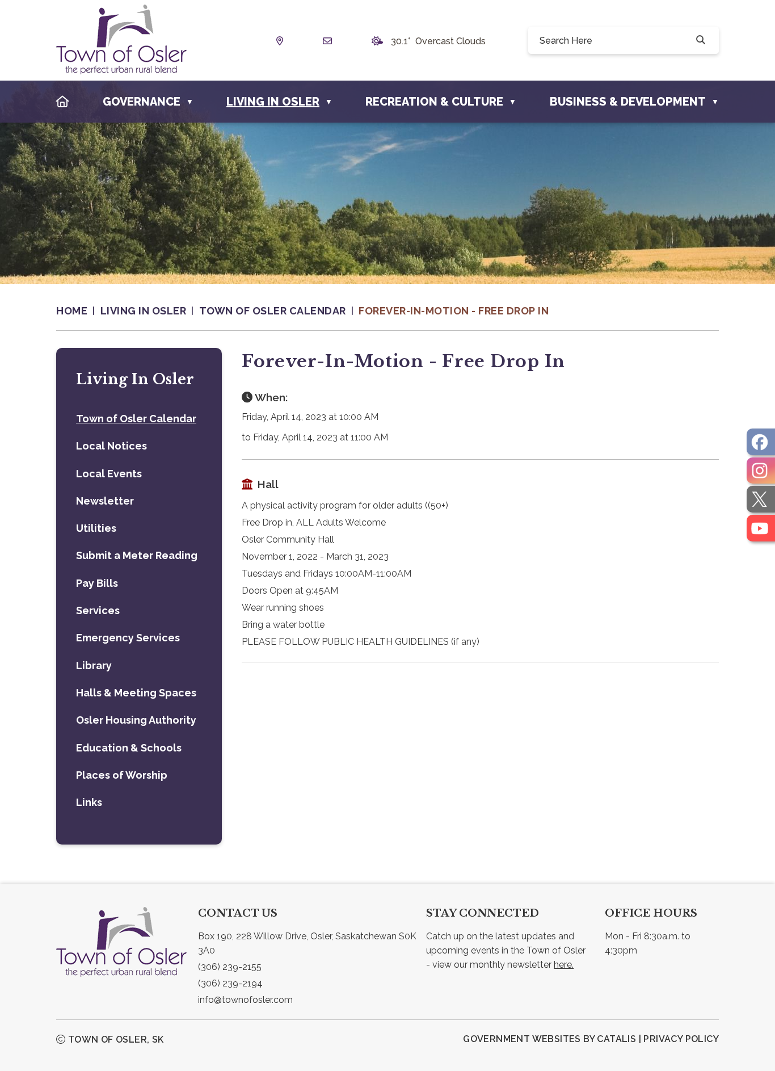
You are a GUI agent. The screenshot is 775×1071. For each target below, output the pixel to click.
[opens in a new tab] (761, 442)
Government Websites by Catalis (549, 1039)
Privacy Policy (681, 1039)
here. (564, 964)
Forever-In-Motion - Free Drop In (454, 311)
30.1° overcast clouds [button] (438, 41)
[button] (699, 40)
